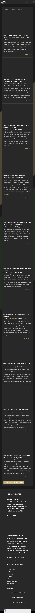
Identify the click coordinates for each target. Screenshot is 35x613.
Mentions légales (17, 597)
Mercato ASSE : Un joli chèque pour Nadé (16, 35)
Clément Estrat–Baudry (12, 581)
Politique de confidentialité (17, 593)
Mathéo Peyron (10, 578)
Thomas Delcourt (11, 569)
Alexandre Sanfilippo (12, 560)
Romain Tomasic (13, 83)
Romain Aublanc (11, 567)
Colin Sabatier (10, 583)
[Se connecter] (27, 2)
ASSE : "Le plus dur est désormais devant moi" (17, 222)
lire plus (27, 54)
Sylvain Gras (10, 574)
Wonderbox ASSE (18, 511)
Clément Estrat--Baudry (15, 37)
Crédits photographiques (17, 602)
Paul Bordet (12, 367)
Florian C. (11, 129)
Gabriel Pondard (13, 318)
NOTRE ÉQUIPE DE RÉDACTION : (15, 564)
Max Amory (12, 177)
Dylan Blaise (12, 413)
